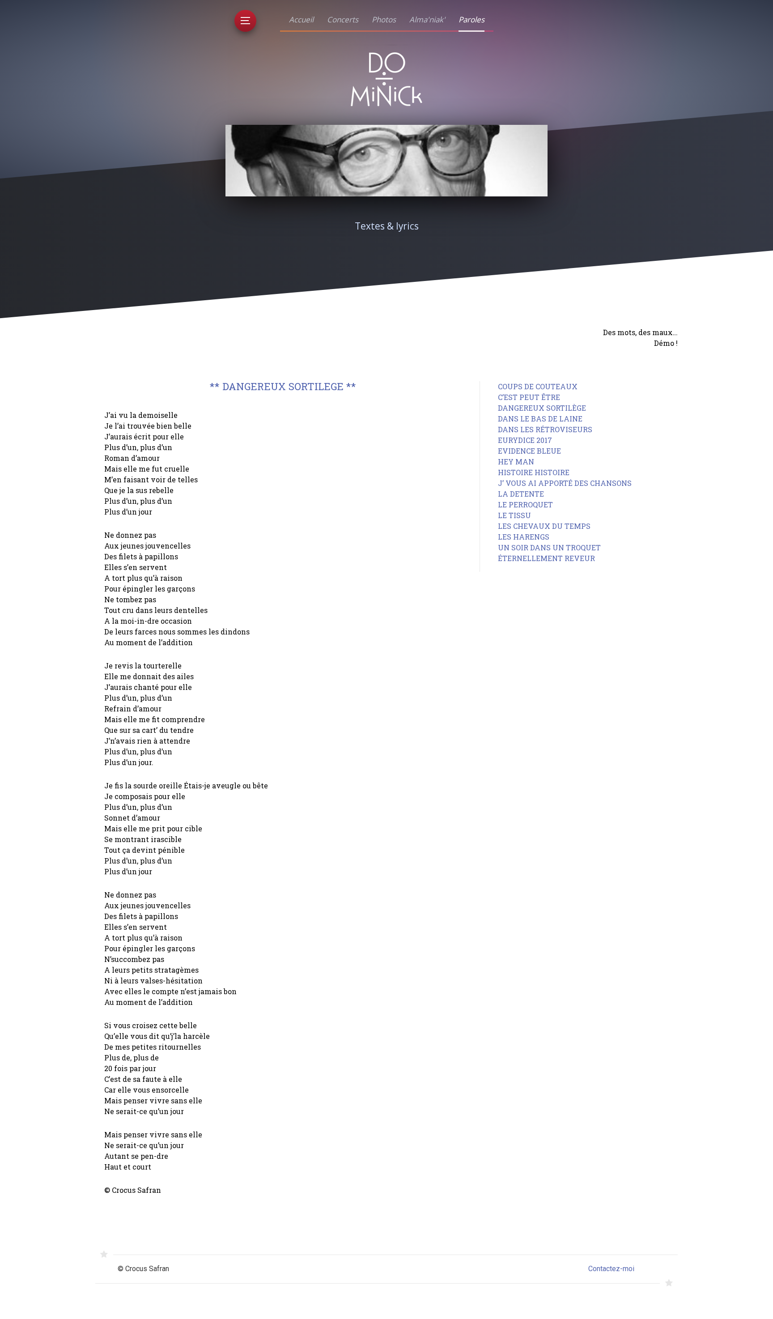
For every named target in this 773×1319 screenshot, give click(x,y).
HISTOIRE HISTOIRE (533, 472)
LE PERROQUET (525, 504)
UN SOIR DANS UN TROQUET (549, 547)
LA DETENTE (521, 493)
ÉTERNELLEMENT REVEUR (546, 558)
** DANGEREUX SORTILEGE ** (283, 386)
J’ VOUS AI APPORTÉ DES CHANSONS (565, 483)
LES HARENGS (523, 536)
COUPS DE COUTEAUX (538, 386)
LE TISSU (514, 515)
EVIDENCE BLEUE (529, 450)
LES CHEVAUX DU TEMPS (544, 526)
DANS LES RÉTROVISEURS (545, 429)
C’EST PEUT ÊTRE (529, 397)
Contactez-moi (611, 1268)
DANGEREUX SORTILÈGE (542, 408)
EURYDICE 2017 (525, 440)
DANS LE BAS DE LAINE (540, 418)
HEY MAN (516, 461)
